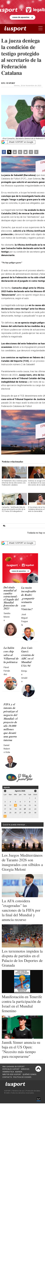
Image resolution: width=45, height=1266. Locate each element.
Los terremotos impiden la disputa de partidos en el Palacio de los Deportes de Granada (22, 958)
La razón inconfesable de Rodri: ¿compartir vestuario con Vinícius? (28, 598)
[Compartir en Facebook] (4, 152)
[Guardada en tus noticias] (20, 152)
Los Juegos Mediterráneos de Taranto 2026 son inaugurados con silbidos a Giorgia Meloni (22, 862)
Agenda (7, 787)
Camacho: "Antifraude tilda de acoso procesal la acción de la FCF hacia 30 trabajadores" (13, 509)
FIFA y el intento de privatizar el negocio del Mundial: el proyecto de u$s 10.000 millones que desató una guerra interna (11, 722)
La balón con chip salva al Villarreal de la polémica (11, 655)
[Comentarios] (25, 152)
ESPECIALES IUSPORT (11, 1069)
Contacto (7, 1077)
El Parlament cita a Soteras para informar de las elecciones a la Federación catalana (14, 483)
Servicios (25, 1069)
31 (5, 816)
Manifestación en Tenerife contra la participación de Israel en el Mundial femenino (22, 1003)
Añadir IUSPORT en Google (21, 142)
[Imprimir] (15, 152)
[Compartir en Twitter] (9, 152)
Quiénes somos (29, 1074)
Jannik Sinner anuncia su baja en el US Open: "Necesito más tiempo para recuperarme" (21, 1049)
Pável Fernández (7, 671)
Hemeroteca (8, 1072)
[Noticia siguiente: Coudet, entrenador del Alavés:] (36, 152)
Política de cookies (22, 1077)
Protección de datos (33, 1091)
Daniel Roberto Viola (7, 748)
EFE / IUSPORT (8, 83)
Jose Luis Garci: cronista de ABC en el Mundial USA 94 (27, 657)
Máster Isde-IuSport (11, 1074)
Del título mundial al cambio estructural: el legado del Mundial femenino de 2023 (11, 597)
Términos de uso (18, 1091)
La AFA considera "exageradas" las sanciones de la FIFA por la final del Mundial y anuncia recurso (21, 910)
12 (15, 805)
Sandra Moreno (7, 617)
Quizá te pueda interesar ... (15, 824)
